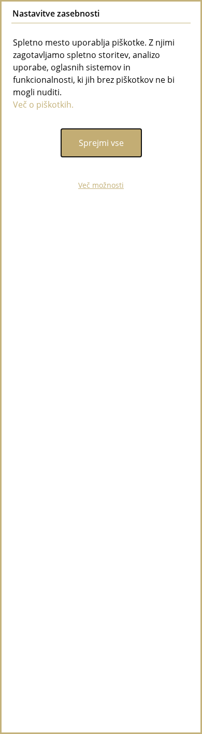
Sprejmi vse (101, 143)
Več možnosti (101, 185)
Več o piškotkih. (43, 104)
